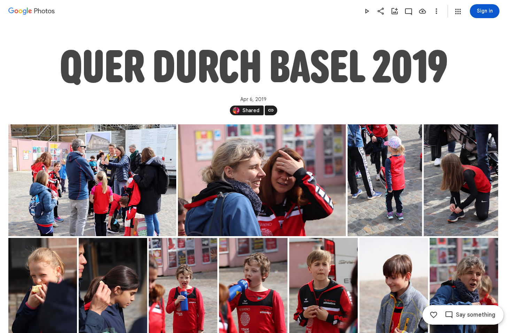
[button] (458, 11)
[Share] (381, 11)
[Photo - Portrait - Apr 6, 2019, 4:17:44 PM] (385, 180)
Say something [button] (475, 314)
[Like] (434, 315)
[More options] (436, 11)
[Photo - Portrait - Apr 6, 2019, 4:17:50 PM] (461, 180)
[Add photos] (395, 11)
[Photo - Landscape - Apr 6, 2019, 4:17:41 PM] (262, 180)
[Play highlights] (366, 11)
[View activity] (409, 11)
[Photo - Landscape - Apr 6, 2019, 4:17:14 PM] (92, 180)
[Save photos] (422, 11)
